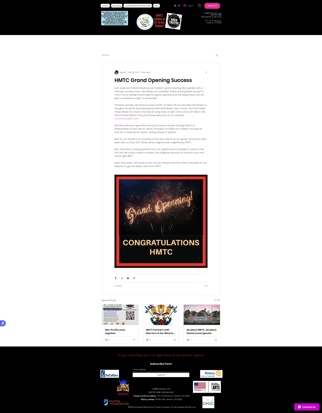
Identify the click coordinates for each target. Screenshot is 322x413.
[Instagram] (175, 5)
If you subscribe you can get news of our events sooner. (161, 355)
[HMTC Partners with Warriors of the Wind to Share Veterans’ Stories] (161, 315)
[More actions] (206, 72)
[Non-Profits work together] (120, 315)
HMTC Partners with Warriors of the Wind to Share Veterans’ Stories (160, 331)
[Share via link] (134, 278)
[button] (199, 5)
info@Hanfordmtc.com (213, 13)
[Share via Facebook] (115, 278)
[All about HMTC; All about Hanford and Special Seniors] (202, 315)
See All (217, 300)
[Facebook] (179, 5)
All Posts (105, 55)
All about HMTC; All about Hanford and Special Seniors (201, 331)
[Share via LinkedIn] (128, 278)
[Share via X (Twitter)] (122, 278)
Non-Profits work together (115, 331)
